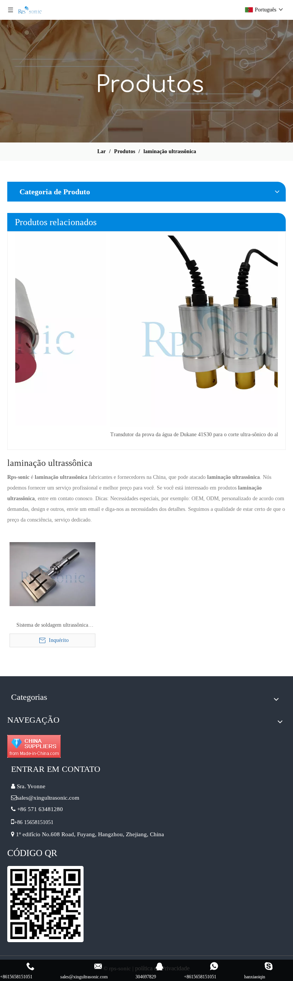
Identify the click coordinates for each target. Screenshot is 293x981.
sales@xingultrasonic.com (49, 798)
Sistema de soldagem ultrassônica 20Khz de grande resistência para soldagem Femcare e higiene (52, 626)
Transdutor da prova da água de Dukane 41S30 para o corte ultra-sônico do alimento (108, 434)
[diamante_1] (34, 746)
